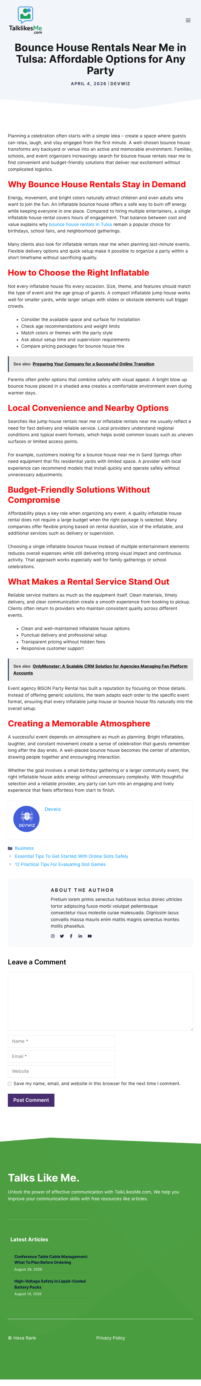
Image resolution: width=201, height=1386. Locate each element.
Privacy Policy (110, 1338)
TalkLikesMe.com (133, 1192)
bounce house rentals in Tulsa (80, 224)
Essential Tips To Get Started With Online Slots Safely (71, 856)
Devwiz (120, 83)
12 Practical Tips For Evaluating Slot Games (60, 864)
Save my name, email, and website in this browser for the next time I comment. (97, 1083)
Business (24, 848)
